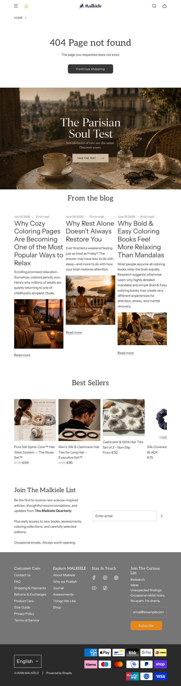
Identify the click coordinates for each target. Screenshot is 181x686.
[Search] (154, 6)
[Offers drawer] (26, 6)
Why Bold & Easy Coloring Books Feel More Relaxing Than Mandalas (141, 239)
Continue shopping (90, 69)
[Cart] (164, 6)
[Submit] (161, 516)
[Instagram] (105, 577)
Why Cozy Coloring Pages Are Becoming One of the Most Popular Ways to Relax (38, 243)
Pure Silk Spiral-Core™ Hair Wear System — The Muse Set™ (34, 452)
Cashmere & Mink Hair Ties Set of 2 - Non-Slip (123, 444)
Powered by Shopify (59, 673)
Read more (22, 355)
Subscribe (146, 625)
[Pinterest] (116, 577)
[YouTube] (94, 588)
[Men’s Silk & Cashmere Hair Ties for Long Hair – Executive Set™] (79, 420)
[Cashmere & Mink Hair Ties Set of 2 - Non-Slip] (124, 417)
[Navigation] (16, 6)
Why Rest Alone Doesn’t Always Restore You (90, 231)
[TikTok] (105, 588)
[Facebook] (94, 577)
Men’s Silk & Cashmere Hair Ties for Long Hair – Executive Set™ (78, 452)
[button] (19, 432)
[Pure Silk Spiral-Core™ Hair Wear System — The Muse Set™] (35, 420)
